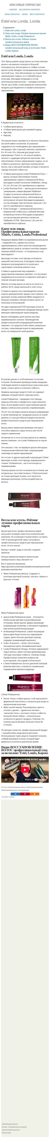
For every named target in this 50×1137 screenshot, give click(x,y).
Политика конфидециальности (11, 1129)
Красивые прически (25, 5)
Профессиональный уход (9, 790)
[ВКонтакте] (15, 794)
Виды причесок (12, 13)
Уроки (25, 13)
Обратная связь (6, 1132)
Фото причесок (37, 13)
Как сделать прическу (29, 9)
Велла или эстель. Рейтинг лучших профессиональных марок (20, 40)
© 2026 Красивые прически (10, 1124)
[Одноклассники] (34, 794)
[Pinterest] (25, 794)
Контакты (4, 1127)
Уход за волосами (23, 790)
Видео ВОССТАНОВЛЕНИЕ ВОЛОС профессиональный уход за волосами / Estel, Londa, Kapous (25, 47)
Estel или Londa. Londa (15, 30)
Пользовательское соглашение (17, 1127)
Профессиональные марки (34, 787)
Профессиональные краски (16, 787)
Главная (13, 9)
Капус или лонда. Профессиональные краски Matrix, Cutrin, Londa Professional (25, 35)
